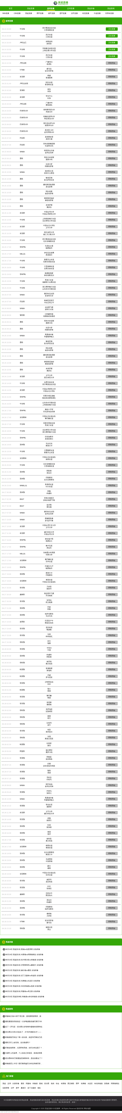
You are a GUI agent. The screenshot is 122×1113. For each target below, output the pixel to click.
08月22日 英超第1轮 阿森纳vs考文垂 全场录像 (22, 991)
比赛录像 (16, 1083)
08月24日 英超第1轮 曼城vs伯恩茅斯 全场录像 (22, 949)
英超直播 (30, 8)
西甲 (77, 1083)
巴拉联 (22, 138)
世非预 (22, 588)
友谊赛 (22, 77)
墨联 (21, 158)
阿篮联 (22, 751)
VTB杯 (22, 70)
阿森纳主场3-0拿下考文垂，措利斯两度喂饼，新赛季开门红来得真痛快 (31, 1016)
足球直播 (70, 8)
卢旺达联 (23, 63)
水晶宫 (90, 1083)
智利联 (22, 315)
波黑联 (22, 622)
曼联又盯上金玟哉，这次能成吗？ (17, 1042)
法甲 (12, 1088)
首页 (10, 8)
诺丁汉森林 (32, 1088)
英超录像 (90, 8)
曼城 (41, 1083)
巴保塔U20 (24, 111)
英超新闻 (110, 8)
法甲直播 (74, 13)
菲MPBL (23, 247)
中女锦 (22, 29)
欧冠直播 (85, 13)
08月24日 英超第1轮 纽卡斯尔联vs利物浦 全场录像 (24, 960)
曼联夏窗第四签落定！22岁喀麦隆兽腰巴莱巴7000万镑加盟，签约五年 (31, 1021)
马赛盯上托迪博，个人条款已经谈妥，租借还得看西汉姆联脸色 (28, 1053)
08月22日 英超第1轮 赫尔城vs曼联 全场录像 (21, 970)
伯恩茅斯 (6, 1088)
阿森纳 (28, 1083)
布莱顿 (63, 1083)
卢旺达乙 (23, 43)
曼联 (22, 1083)
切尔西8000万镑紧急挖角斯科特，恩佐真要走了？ (24, 1058)
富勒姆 (106, 1083)
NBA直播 (5, 13)
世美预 (22, 758)
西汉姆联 (71, 1083)
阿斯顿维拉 (115, 1083)
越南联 (22, 594)
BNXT (22, 499)
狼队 (39, 1088)
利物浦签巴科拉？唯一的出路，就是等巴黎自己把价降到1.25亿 (28, 1037)
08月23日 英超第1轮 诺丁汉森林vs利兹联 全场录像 (24, 975)
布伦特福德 (98, 1083)
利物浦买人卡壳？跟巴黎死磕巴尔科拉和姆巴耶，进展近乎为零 (28, 1063)
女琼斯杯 (23, 417)
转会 (57, 1083)
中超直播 (97, 13)
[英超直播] (61, 5)
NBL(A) (22, 254)
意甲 (17, 1088)
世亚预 (22, 649)
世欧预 (22, 642)
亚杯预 (22, 445)
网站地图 (87, 1108)
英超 (4, 1083)
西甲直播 (40, 13)
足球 (9, 1083)
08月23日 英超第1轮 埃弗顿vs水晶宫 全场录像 (22, 981)
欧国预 (22, 669)
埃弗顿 (83, 1083)
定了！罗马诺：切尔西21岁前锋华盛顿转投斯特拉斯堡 (25, 1027)
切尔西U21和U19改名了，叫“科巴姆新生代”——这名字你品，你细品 (30, 1032)
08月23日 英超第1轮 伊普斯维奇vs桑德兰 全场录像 (24, 965)
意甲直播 (63, 13)
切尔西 (46, 1083)
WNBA (22, 152)
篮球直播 (50, 8)
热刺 (52, 1083)
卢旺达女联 (24, 83)
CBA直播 (17, 13)
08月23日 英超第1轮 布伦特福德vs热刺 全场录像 (23, 986)
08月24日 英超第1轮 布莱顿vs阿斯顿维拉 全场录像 (24, 954)
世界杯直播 (109, 13)
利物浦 (35, 1083)
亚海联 (22, 90)
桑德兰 (23, 1088)
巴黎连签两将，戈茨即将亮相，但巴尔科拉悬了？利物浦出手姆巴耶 (30, 1048)
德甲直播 (51, 13)
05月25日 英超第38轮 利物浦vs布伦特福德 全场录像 (24, 997)
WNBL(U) (23, 486)
